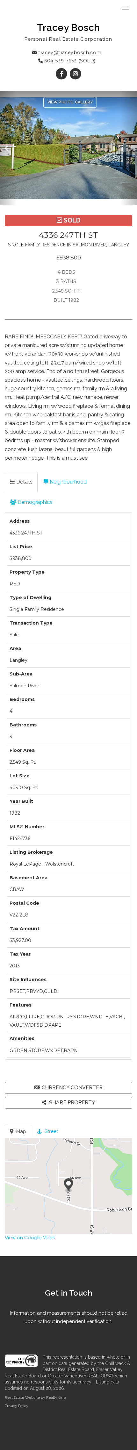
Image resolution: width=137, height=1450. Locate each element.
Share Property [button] (71, 1103)
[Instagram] (75, 73)
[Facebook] (62, 73)
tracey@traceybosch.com (69, 52)
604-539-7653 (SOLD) (69, 61)
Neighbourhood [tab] (67, 482)
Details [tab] (23, 482)
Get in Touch (68, 1293)
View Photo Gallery (70, 102)
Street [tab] (50, 1131)
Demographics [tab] (34, 502)
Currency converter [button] (72, 1088)
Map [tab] (20, 1131)
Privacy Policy (16, 1406)
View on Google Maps (30, 1238)
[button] (8, 148)
